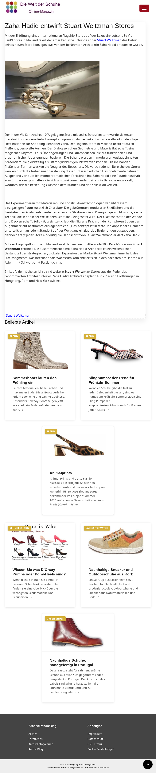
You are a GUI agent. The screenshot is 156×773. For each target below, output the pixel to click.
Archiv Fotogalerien (41, 744)
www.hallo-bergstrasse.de (72, 768)
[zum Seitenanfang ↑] (148, 764)
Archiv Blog (36, 749)
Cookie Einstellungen (101, 749)
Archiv (33, 734)
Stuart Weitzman (18, 315)
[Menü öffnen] (144, 8)
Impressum (95, 734)
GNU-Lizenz (95, 744)
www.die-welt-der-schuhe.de (97, 768)
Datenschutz (95, 739)
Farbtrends (36, 739)
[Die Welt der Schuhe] (33, 7)
